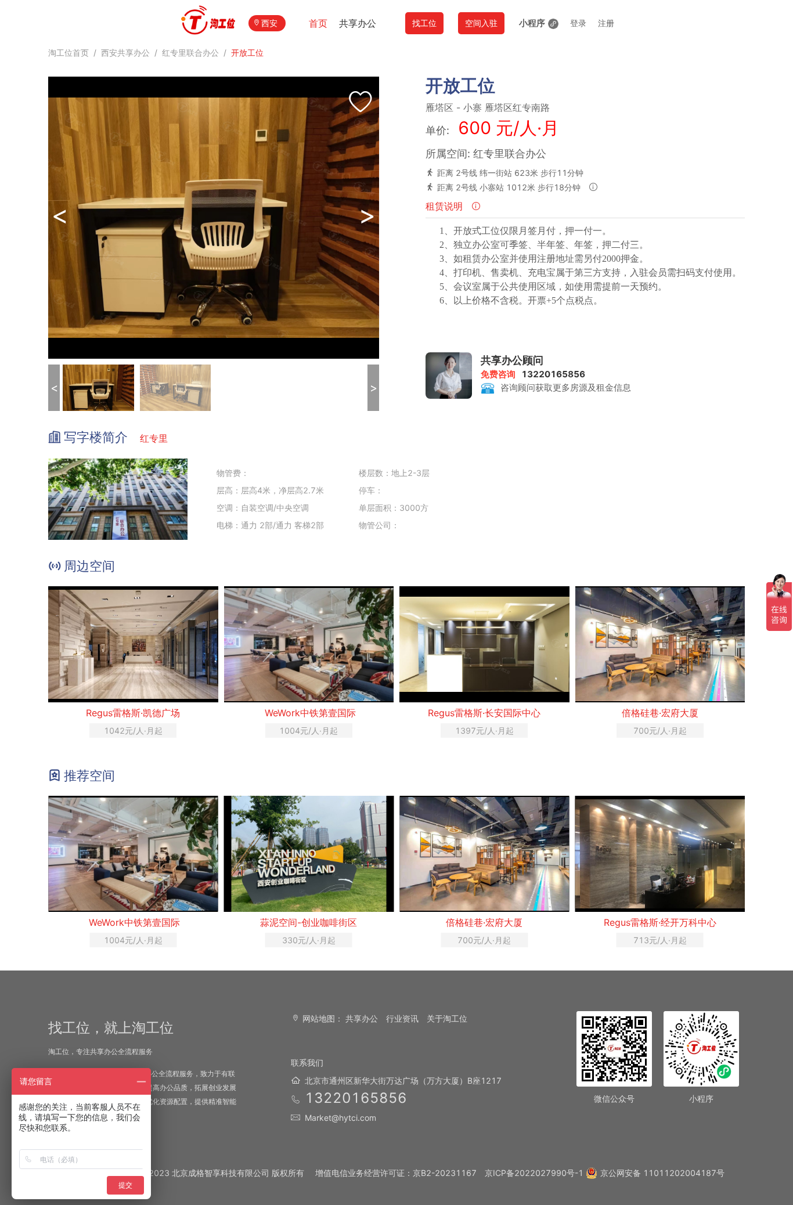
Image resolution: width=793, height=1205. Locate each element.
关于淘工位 (447, 1018)
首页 (318, 23)
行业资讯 (402, 1018)
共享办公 (357, 23)
